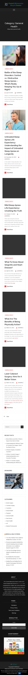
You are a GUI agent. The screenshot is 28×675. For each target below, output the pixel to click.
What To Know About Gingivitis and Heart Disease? (14, 265)
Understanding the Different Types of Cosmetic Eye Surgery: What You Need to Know (14, 445)
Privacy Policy (14, 607)
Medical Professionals (11, 526)
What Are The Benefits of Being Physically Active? (13, 322)
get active (15, 338)
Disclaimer (14, 605)
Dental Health (9, 510)
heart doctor (9, 518)
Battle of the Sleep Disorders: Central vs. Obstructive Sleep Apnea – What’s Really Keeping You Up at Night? (13, 81)
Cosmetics (8, 508)
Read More (10, 104)
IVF (7, 523)
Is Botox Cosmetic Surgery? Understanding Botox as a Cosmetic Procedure (13, 456)
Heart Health (9, 521)
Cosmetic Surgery (10, 505)
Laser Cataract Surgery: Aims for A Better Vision (13, 377)
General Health (9, 68)
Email (14, 622)
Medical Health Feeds (13, 534)
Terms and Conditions (14, 610)
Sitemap (14, 613)
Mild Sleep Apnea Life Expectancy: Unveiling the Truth (13, 208)
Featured (8, 513)
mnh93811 (19, 92)
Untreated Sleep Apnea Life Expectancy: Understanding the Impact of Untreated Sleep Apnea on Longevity (14, 145)
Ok (19, 673)
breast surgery (9, 503)
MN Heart (20, 583)
